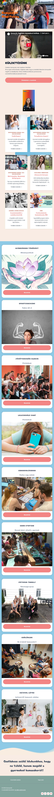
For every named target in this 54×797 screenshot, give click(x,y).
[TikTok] (48, 793)
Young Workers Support (41, 136)
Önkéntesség (44, 172)
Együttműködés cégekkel (14, 132)
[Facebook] (42, 793)
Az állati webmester (20, 790)
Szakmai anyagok (19, 210)
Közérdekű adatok (15, 780)
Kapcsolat (41, 780)
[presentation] (16, 122)
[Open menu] (51, 3)
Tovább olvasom (16, 148)
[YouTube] (51, 793)
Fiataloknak (37, 172)
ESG (23, 132)
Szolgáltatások (16, 133)
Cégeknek (11, 210)
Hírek (41, 210)
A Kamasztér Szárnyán (41, 175)
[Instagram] (45, 793)
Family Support (16, 136)
